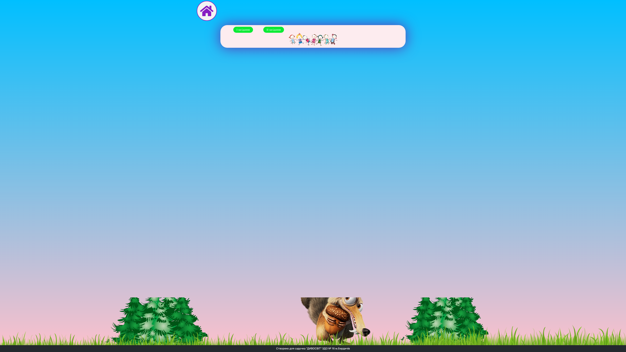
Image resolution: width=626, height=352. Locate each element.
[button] (243, 30)
